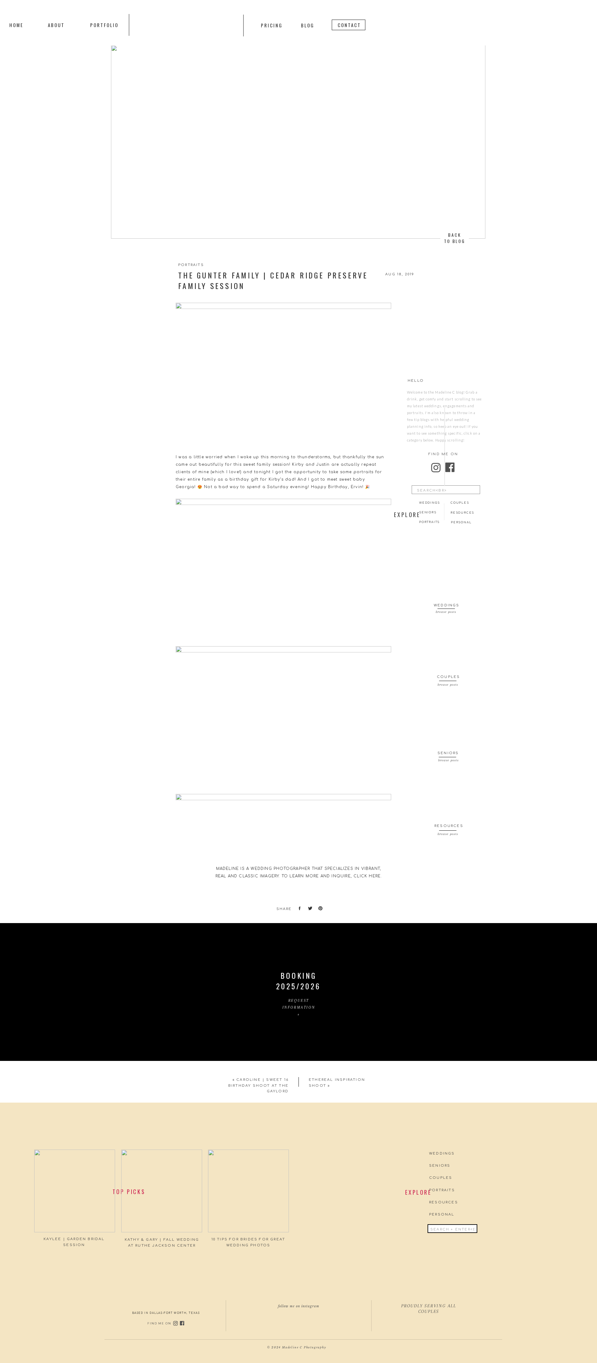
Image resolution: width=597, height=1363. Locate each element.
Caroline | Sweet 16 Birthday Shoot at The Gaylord (258, 1085)
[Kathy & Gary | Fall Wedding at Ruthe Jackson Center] (161, 1191)
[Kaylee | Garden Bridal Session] (74, 1191)
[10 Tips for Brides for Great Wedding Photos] (248, 1191)
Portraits (191, 265)
